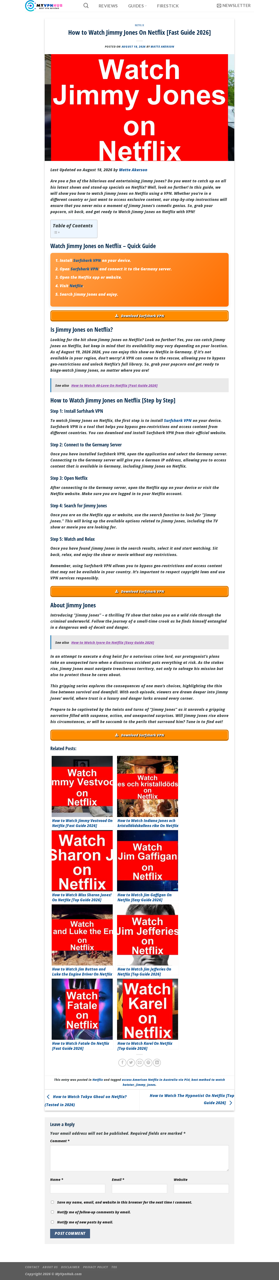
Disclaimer (70, 1267)
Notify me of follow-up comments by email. (94, 1212)
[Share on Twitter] (131, 1063)
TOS (114, 1267)
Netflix (139, 25)
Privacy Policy (95, 1267)
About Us (50, 1267)
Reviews (108, 6)
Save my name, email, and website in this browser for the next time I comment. (124, 1202)
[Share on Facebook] (122, 1063)
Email (118, 1179)
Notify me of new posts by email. (85, 1222)
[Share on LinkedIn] (157, 1063)
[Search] (86, 5)
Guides (136, 6)
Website (180, 1179)
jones (151, 1085)
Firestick (168, 6)
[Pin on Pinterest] (148, 1063)
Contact (32, 1267)
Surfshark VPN (87, 260)
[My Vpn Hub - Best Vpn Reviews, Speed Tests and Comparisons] (49, 6)
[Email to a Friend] (140, 1063)
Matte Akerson (162, 46)
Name (56, 1179)
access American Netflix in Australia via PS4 (156, 1080)
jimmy (140, 1085)
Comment (60, 1140)
